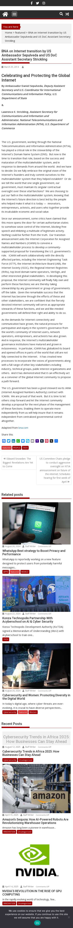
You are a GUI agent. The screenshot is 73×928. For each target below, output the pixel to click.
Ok (37, 923)
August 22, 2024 (13, 613)
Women (33, 712)
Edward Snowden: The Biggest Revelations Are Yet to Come (18, 462)
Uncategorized (25, 760)
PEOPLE (16, 447)
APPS (5, 571)
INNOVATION (9, 831)
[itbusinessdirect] (4, 13)
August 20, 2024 (13, 690)
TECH (25, 447)
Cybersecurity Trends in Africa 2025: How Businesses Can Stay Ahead (36, 739)
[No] (68, 917)
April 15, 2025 (12, 814)
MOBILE (24, 571)
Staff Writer (30, 546)
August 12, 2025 (13, 746)
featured (20, 32)
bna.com (23, 427)
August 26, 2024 (13, 546)
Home (8, 32)
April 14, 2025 (12, 886)
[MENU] (14, 14)
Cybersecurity (9, 712)
